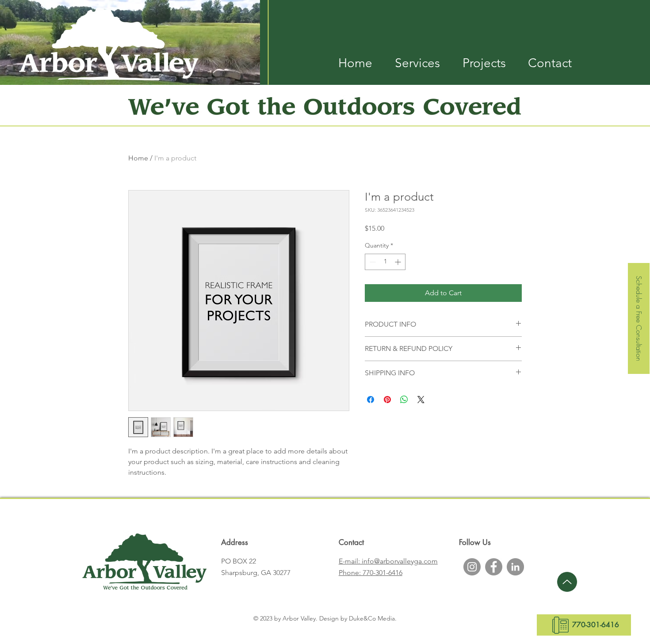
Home (138, 158)
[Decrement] (371, 262)
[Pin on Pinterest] (387, 399)
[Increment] (398, 262)
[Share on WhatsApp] (404, 399)
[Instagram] (472, 566)
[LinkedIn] (515, 566)
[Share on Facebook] (370, 399)
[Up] (567, 581)
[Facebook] (493, 566)
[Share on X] (421, 399)
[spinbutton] (385, 262)
